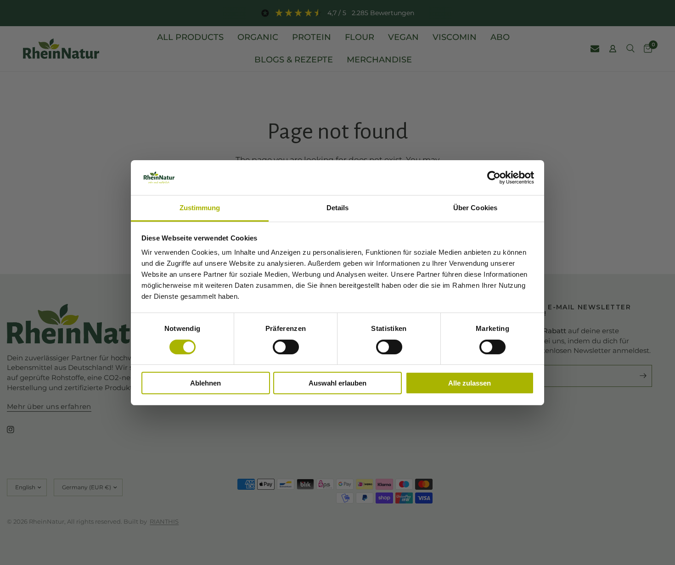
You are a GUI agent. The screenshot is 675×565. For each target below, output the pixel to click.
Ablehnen (205, 383)
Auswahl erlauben (337, 383)
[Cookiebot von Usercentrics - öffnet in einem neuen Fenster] (494, 178)
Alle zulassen (469, 383)
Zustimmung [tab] (200, 208)
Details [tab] (337, 208)
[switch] (286, 347)
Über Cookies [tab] (475, 208)
